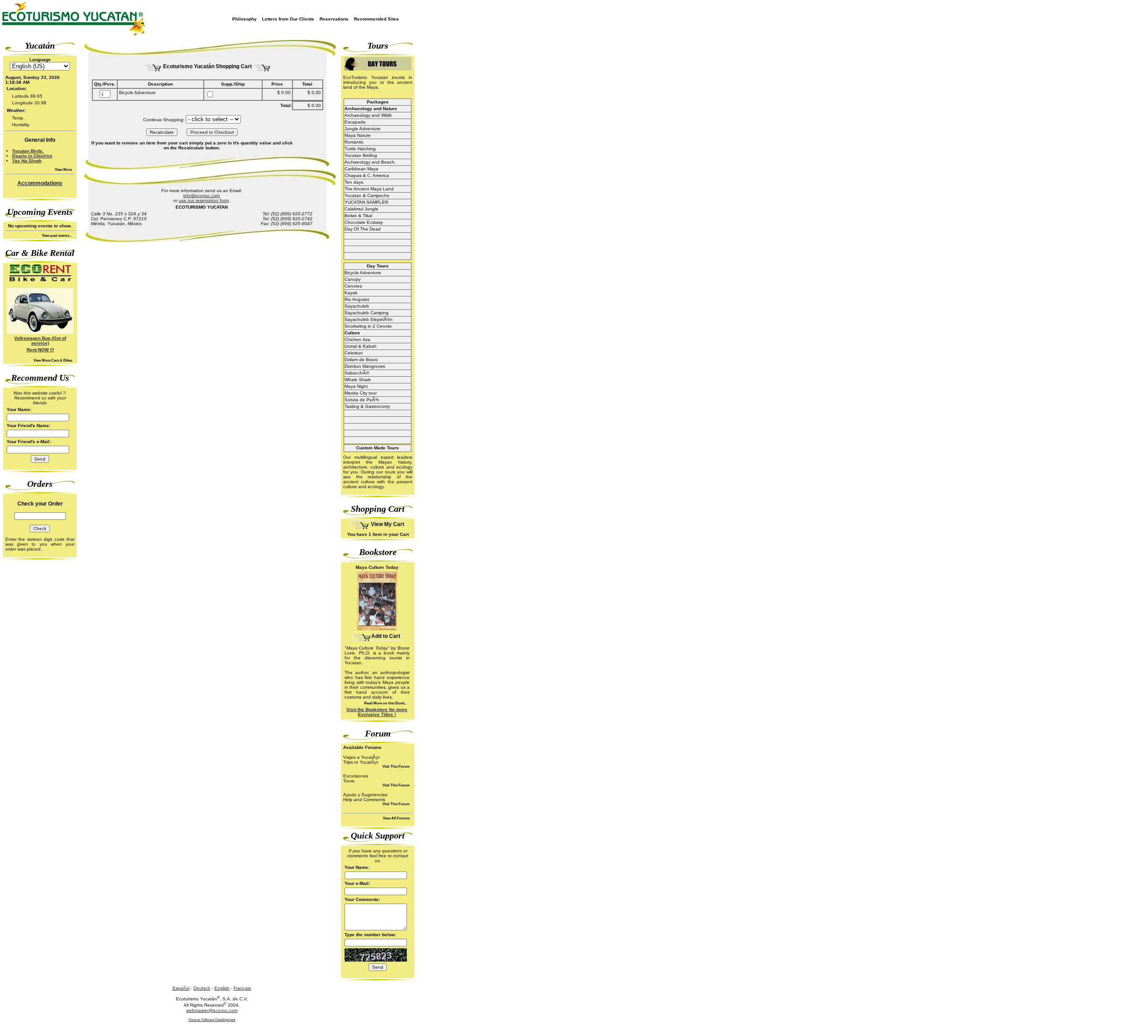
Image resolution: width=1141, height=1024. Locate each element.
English (222, 988)
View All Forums (395, 818)
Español (180, 988)
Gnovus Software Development (212, 1020)
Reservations (334, 18)
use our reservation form (204, 200)
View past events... (56, 236)
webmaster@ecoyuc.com (212, 1010)
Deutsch (201, 988)
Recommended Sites (376, 18)
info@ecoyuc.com (201, 195)
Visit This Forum (395, 767)
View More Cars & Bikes (52, 360)
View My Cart (386, 524)
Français (242, 988)
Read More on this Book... (385, 703)
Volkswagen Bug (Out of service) (40, 340)
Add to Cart (385, 636)
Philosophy (244, 18)
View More (62, 170)
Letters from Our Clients (288, 18)
